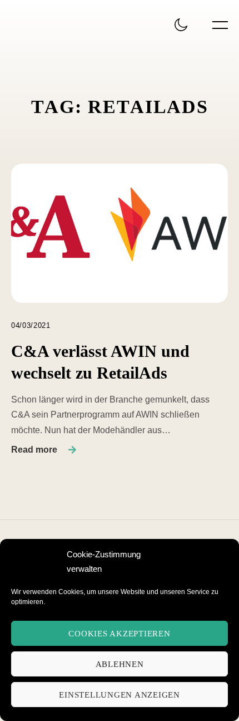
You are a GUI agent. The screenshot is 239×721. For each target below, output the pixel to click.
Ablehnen (120, 664)
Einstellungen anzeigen (119, 694)
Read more (34, 449)
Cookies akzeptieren (119, 633)
